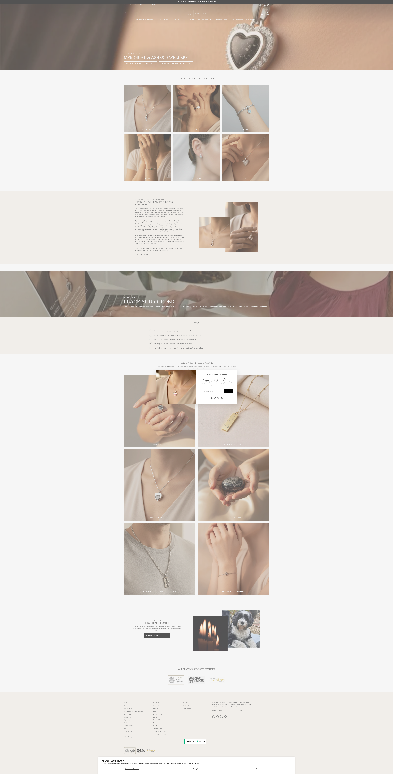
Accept (195, 769)
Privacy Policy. (194, 763)
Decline (258, 769)
